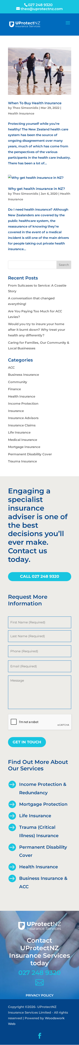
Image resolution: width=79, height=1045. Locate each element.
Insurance (16, 411)
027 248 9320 (39, 973)
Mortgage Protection (43, 804)
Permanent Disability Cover (30, 454)
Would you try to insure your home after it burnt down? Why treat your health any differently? (36, 329)
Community (17, 382)
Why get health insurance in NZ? (36, 189)
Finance (14, 389)
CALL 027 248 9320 (39, 576)
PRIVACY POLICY (40, 995)
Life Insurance (19, 432)
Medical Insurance (22, 440)
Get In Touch (27, 742)
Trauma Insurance (22, 461)
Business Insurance (23, 375)
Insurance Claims (22, 425)
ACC (11, 367)
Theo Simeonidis (25, 108)
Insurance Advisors (23, 418)
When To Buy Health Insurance (35, 103)
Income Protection (23, 403)
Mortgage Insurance (24, 447)
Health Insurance (21, 113)
